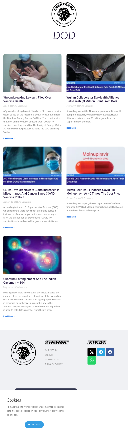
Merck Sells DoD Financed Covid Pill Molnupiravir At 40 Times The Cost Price (93, 191)
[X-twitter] (92, 352)
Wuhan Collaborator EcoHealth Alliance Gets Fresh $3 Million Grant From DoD (92, 99)
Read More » (8, 138)
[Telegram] (101, 352)
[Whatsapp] (92, 360)
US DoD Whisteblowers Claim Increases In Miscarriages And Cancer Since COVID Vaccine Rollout (31, 193)
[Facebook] (110, 352)
